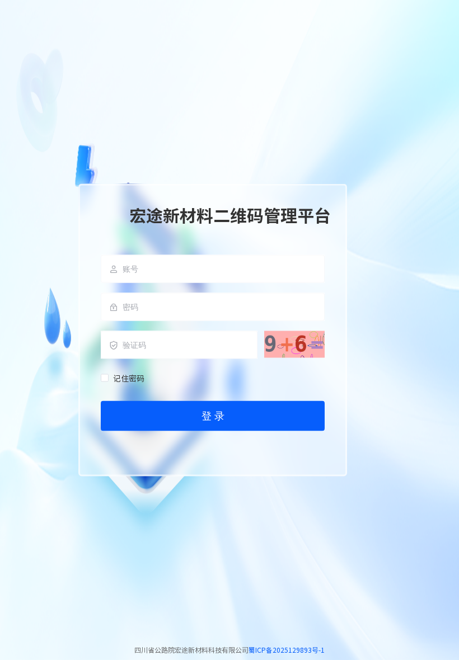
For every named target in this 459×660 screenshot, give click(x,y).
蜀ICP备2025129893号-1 (287, 649)
